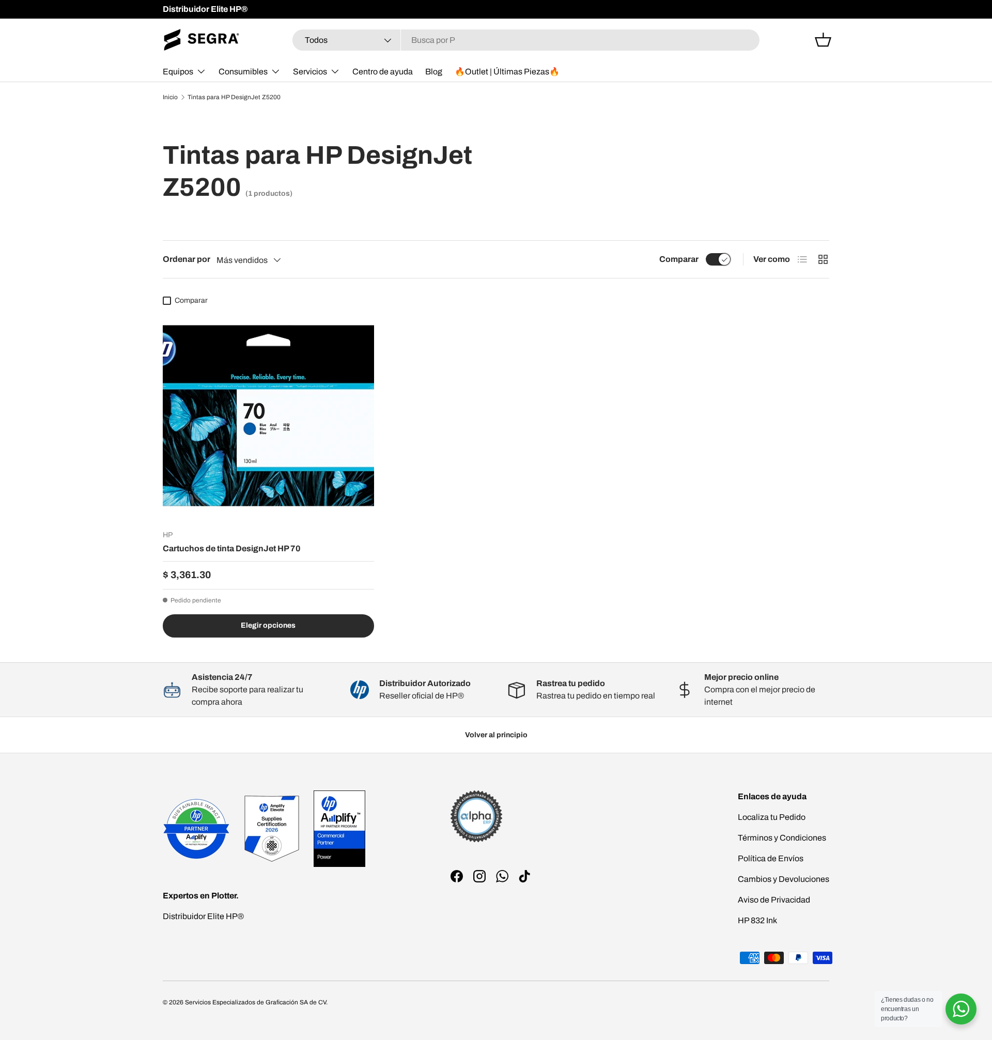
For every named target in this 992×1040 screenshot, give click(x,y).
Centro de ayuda (382, 71)
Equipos (178, 71)
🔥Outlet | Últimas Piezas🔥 (507, 71)
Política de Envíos (770, 858)
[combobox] (526, 40)
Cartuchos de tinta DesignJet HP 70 (232, 548)
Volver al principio (496, 735)
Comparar (679, 259)
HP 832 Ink (757, 920)
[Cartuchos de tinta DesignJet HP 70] (268, 416)
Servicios (310, 71)
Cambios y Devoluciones (783, 879)
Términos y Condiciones (782, 837)
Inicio (170, 97)
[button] (823, 39)
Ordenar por (186, 259)
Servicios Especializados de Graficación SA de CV (255, 1002)
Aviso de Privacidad (774, 899)
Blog (433, 71)
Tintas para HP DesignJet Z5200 (234, 97)
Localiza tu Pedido (771, 817)
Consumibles (243, 71)
